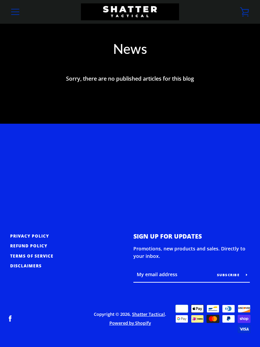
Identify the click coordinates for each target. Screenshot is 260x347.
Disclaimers (26, 266)
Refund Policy (28, 246)
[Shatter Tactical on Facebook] (10, 318)
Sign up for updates (167, 236)
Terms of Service (31, 256)
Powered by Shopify (130, 323)
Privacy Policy (29, 236)
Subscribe (229, 274)
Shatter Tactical (148, 314)
